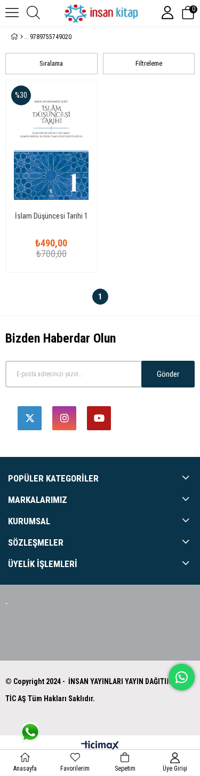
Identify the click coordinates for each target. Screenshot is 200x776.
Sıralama (51, 63)
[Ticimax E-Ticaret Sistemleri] (100, 746)
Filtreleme (148, 63)
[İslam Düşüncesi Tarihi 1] (51, 144)
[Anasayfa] (21, 37)
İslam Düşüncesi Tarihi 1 (51, 216)
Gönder (168, 374)
